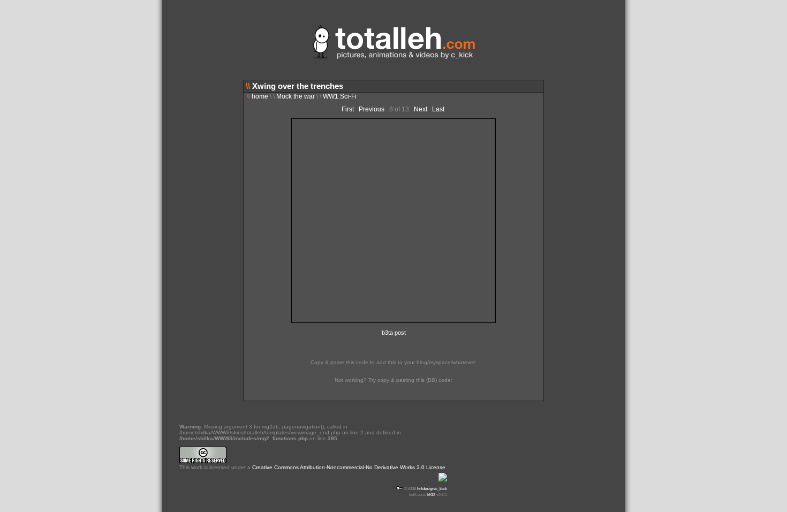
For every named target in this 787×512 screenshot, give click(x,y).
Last (438, 109)
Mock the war (295, 96)
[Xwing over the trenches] (393, 321)
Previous (371, 109)
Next (420, 109)
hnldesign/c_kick (432, 488)
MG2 (431, 494)
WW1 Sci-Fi (340, 96)
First (348, 109)
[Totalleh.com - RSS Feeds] (442, 482)
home (257, 96)
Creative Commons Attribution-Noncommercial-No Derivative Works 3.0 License (348, 467)
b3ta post (394, 332)
